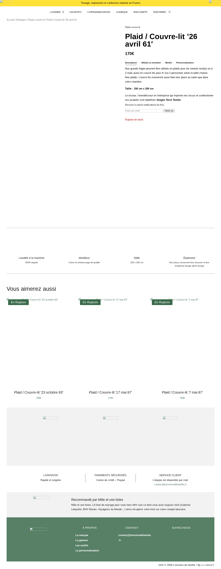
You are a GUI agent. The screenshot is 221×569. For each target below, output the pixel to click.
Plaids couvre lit (36, 20)
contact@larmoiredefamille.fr (170, 484)
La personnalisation (98, 12)
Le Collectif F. (207, 565)
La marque (122, 12)
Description (131, 62)
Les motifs (75, 12)
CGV (161, 565)
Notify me (169, 111)
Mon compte (140, 12)
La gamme (55, 12)
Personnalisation (185, 62)
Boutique (21, 20)
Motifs (168, 62)
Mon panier (159, 12)
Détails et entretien (151, 62)
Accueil (11, 20)
